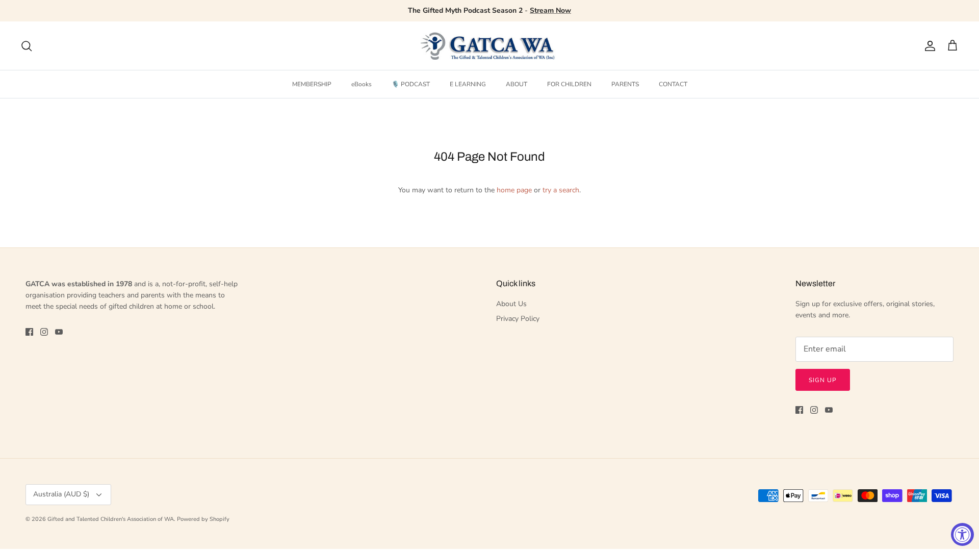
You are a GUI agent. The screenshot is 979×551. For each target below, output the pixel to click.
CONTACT (673, 84)
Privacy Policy (517, 318)
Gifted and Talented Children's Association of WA (110, 519)
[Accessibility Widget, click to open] (962, 534)
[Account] (928, 46)
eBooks (361, 84)
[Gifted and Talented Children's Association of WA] (489, 46)
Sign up (823, 380)
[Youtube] (59, 332)
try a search (561, 190)
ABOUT (516, 84)
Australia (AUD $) (61, 494)
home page (514, 190)
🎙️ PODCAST (411, 84)
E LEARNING (468, 84)
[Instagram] (44, 332)
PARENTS (625, 84)
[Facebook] (29, 332)
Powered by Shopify (203, 519)
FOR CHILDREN (569, 84)
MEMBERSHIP (311, 84)
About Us (511, 304)
